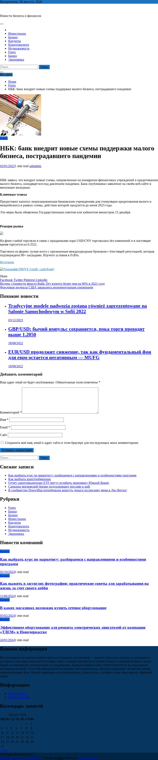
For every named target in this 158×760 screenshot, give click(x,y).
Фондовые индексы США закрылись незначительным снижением (46, 287)
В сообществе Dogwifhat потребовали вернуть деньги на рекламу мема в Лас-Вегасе (67, 490)
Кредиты (14, 41)
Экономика (16, 59)
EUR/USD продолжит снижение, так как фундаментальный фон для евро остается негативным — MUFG (79, 354)
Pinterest (30, 280)
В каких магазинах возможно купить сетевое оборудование (53, 608)
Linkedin (41, 280)
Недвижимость (18, 48)
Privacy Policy (17, 693)
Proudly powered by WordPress (21, 758)
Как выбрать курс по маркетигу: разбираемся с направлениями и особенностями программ (72, 475)
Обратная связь (19, 697)
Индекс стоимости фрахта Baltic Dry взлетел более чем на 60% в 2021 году (52, 283)
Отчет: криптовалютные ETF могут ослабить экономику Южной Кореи (58, 483)
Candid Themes (88, 758)
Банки (12, 56)
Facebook (7, 280)
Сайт (3, 435)
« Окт (4, 750)
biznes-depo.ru (9, 9)
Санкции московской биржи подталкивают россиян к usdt (49, 486)
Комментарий (11, 412)
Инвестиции (17, 33)
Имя (4, 419)
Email (5, 427)
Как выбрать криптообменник (29, 479)
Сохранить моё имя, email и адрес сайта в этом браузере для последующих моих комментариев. (72, 442)
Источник (7, 262)
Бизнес (13, 37)
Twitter (19, 280)
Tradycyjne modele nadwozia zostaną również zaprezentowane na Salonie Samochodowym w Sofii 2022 (77, 308)
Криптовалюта (18, 44)
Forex (12, 52)
